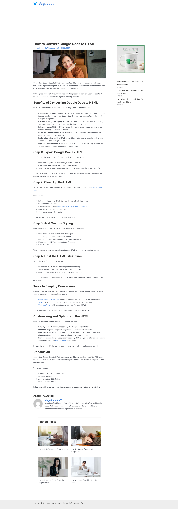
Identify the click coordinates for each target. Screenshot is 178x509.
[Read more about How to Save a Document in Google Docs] (86, 436)
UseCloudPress (44, 305)
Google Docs (38, 48)
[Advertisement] (89, 21)
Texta (40, 302)
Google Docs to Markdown (48, 300)
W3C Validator (60, 341)
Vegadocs (46, 4)
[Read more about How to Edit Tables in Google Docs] (53, 436)
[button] (144, 4)
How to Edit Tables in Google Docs (53, 449)
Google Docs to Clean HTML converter (72, 206)
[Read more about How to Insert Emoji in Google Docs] (86, 467)
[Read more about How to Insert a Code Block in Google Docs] (53, 467)
